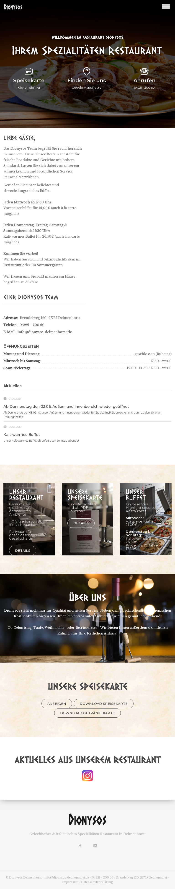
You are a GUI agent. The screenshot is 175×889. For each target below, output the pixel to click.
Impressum (70, 882)
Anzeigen (56, 704)
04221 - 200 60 (32, 325)
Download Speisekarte (104, 704)
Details (22, 551)
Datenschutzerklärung (97, 882)
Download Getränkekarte (87, 713)
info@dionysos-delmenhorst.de (45, 332)
